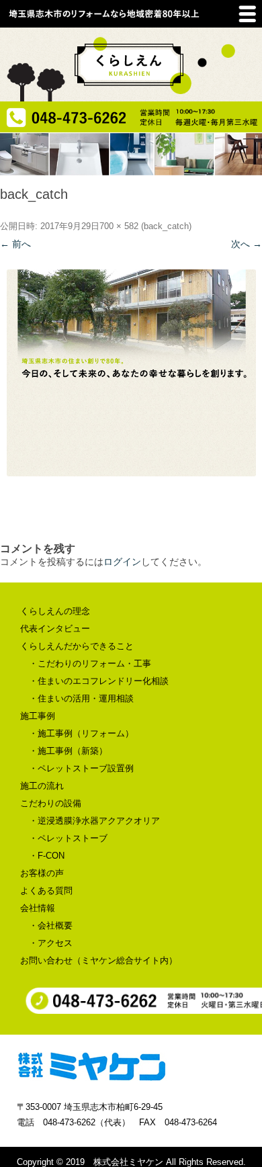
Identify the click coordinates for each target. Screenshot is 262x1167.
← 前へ (15, 244)
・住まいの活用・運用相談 (81, 698)
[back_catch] (131, 372)
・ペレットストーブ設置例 (81, 768)
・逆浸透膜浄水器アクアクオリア (94, 821)
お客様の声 (42, 873)
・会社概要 (51, 925)
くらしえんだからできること (77, 646)
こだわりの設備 (50, 803)
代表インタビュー (55, 628)
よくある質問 (46, 890)
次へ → (246, 244)
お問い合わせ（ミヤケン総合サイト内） (98, 960)
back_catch (166, 226)
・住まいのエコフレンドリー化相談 (99, 681)
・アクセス (51, 943)
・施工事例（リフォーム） (81, 733)
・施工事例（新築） (68, 751)
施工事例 (37, 716)
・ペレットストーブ (68, 838)
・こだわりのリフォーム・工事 (90, 663)
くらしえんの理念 (55, 611)
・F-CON (46, 856)
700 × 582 (118, 226)
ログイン (122, 561)
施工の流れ (42, 786)
